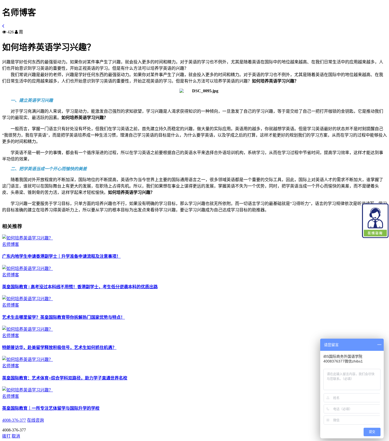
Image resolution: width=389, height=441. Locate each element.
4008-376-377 (14, 420)
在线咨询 (35, 420)
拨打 (6, 436)
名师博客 (10, 244)
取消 (16, 436)
